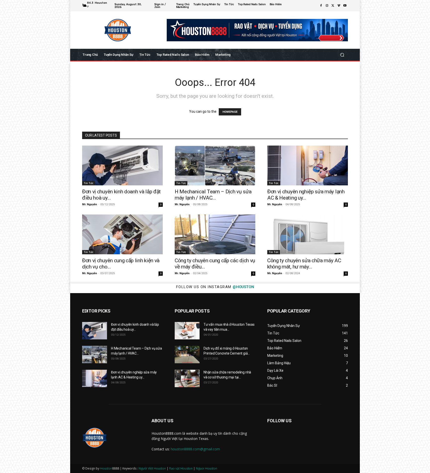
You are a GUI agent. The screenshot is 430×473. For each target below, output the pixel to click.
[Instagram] (327, 6)
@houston (243, 287)
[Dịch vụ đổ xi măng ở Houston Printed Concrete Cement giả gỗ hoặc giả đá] (187, 354)
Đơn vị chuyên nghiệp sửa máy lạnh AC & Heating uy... (306, 195)
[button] (342, 55)
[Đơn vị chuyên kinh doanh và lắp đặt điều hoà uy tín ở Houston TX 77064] (122, 165)
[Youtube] (345, 6)
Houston (106, 468)
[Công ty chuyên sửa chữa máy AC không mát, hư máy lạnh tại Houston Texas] (307, 234)
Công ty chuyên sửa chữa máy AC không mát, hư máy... (304, 264)
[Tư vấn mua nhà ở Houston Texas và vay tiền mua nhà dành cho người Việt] (187, 330)
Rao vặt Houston (181, 468)
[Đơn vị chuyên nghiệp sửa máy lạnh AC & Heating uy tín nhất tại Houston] (307, 165)
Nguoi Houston (206, 468)
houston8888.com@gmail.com (195, 449)
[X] (333, 6)
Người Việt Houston (152, 468)
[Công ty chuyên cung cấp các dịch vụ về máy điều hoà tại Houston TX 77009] (215, 234)
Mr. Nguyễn (89, 204)
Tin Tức (88, 183)
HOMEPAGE (229, 111)
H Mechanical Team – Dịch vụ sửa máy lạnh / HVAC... (213, 195)
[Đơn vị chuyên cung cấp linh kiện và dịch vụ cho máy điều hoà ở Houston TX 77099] (122, 234)
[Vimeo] (339, 6)
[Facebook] (321, 6)
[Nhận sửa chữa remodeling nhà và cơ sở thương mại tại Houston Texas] (187, 378)
